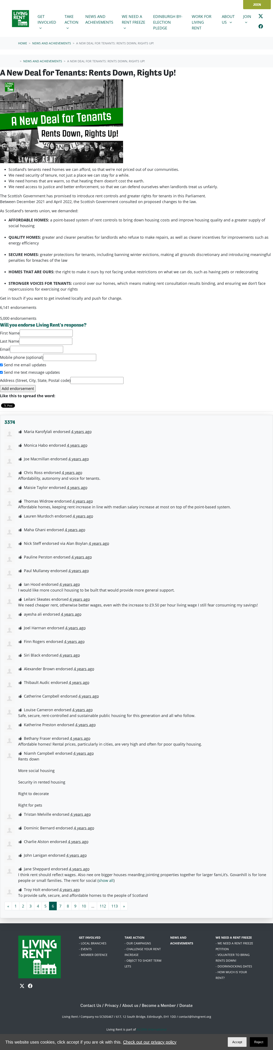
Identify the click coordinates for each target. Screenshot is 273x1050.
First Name (10, 333)
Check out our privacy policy (149, 1042)
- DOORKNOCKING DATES (234, 966)
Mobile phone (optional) (21, 357)
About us (130, 1005)
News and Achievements (101, 19)
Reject (258, 1042)
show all (106, 880)
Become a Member (159, 1005)
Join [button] (249, 16)
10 (84, 906)
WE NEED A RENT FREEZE (234, 937)
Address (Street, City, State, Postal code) (35, 380)
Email (5, 349)
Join (257, 5)
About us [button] (230, 19)
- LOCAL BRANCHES (92, 943)
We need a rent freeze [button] (136, 19)
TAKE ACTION (134, 937)
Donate (186, 1005)
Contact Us (90, 1005)
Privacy (112, 1005)
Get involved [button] (48, 19)
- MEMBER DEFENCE (93, 955)
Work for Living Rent (201, 22)
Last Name (9, 341)
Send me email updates (24, 364)
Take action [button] (73, 19)
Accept (237, 1042)
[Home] (20, 18)
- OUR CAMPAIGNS (138, 943)
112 (103, 906)
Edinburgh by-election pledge (167, 22)
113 (114, 906)
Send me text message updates (31, 372)
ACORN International (152, 1029)
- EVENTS (85, 949)
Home (22, 43)
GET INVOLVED (89, 937)
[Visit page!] (260, 17)
